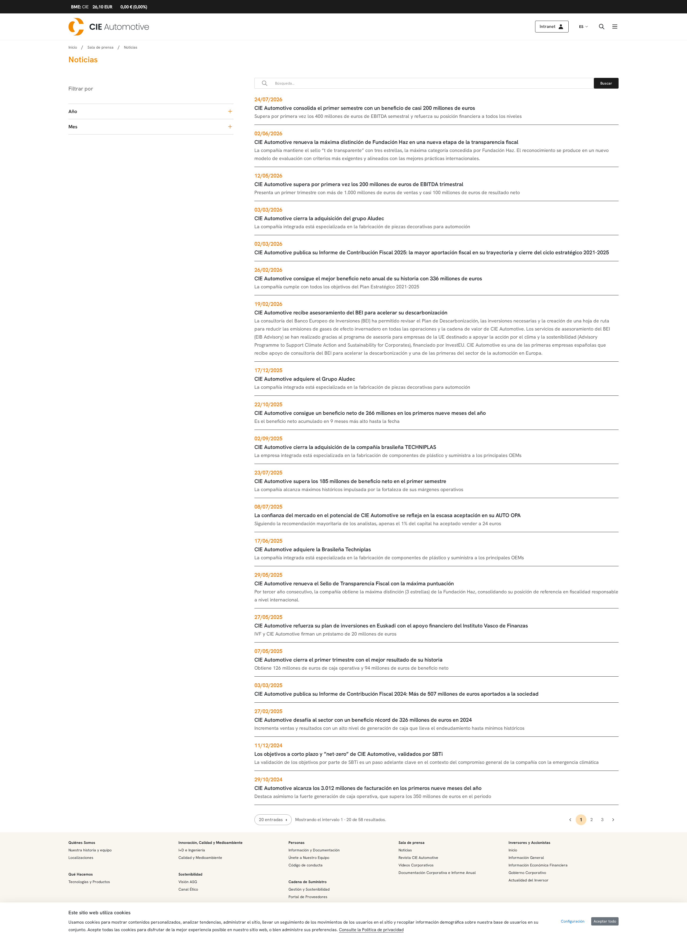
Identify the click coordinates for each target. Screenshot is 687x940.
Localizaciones (80, 857)
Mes (72, 127)
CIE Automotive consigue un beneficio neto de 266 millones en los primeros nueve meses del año (370, 412)
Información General (526, 857)
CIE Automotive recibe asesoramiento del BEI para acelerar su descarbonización (350, 312)
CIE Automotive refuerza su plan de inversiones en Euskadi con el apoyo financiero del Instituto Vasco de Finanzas (391, 625)
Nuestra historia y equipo (90, 850)
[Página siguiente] (613, 819)
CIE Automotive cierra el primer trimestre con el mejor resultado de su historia (348, 659)
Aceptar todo (605, 921)
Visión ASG (187, 881)
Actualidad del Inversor (529, 880)
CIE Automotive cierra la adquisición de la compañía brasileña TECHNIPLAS (345, 447)
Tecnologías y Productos (89, 881)
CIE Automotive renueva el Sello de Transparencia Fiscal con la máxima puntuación (354, 583)
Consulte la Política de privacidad (371, 929)
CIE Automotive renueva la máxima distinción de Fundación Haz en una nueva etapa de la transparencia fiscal (386, 142)
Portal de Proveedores (307, 896)
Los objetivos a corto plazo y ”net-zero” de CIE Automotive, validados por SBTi (348, 753)
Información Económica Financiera (538, 865)
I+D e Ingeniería (191, 850)
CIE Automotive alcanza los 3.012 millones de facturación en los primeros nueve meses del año (367, 788)
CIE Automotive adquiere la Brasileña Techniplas (312, 549)
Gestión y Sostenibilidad (309, 889)
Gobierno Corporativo (527, 872)
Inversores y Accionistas (529, 842)
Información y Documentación (314, 850)
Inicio (72, 47)
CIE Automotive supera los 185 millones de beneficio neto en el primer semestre (350, 481)
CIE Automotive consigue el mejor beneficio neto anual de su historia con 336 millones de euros (368, 278)
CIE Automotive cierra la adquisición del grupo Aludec (319, 218)
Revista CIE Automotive (418, 857)
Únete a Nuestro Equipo (308, 857)
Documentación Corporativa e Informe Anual (437, 872)
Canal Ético (188, 889)
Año (72, 111)
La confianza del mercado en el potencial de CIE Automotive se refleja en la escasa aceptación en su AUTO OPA (387, 515)
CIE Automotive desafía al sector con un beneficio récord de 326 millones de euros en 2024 (363, 719)
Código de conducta (305, 865)
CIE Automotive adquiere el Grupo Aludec (304, 378)
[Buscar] (606, 83)
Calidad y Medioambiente (200, 857)
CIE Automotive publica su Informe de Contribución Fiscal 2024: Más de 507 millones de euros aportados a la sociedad (396, 693)
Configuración (572, 921)
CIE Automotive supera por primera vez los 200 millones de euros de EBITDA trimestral (358, 184)
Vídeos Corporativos (416, 865)
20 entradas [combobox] (271, 819)
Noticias (405, 850)
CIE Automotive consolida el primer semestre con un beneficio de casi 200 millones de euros (364, 107)
